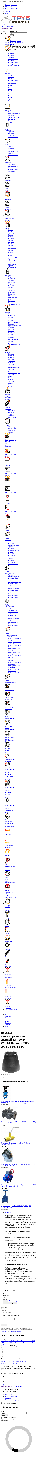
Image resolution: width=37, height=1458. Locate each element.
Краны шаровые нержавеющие (13, 246)
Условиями (3, 1331)
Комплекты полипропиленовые (14, 671)
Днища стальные (11, 147)
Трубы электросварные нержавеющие (13, 610)
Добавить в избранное (10, 1303)
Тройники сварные (11, 132)
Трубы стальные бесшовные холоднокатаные (13, 554)
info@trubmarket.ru (7, 26)
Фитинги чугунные (8, 198)
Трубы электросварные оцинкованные (13, 576)
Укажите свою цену (7, 1321)
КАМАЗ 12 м (27, 1342)
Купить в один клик (15, 1301)
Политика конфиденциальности (15, 1400)
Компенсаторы (9, 690)
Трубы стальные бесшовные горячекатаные (13, 561)
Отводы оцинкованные (13, 79)
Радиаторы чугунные (8, 1007)
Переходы (8, 110)
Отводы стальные (11, 76)
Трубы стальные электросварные (13, 543)
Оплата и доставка (11, 8)
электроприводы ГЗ (10, 483)
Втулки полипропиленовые (14, 651)
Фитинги (8, 180)
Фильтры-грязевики (8, 408)
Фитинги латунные (8, 208)
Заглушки (8, 162)
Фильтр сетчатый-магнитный (12, 415)
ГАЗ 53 (12, 1341)
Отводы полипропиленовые (14, 641)
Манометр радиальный (12, 427)
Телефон (3, 1323)
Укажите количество (7, 1319)
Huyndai (9, 1342)
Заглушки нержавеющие (13, 165)
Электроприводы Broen (10, 512)
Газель (3, 1341)
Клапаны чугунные (11, 331)
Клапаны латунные (11, 328)
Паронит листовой (8, 856)
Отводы (7, 73)
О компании (9, 6)
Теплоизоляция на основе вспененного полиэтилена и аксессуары (9, 774)
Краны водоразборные (13, 266)
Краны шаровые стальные (11, 236)
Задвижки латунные (11, 281)
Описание (8, 1212)
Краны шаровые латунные (11, 231)
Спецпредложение (11, 1009)
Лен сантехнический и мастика (10, 867)
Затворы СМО (11, 375)
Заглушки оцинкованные (13, 168)
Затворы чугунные (11, 385)
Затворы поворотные (12, 378)
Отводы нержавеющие (13, 82)
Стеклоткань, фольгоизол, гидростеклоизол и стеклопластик (10, 823)
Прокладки (8, 941)
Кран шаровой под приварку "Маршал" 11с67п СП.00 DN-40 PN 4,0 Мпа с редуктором (18, 1185)
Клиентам (8, 10)
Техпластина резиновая (9, 846)
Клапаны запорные (11, 318)
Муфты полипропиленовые (14, 637)
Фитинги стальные (8, 189)
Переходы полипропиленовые (14, 647)
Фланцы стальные (11, 54)
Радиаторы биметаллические (10, 986)
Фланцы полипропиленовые (14, 654)
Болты (7, 918)
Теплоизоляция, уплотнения (10, 760)
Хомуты (7, 949)
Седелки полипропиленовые (14, 658)
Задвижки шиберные (11, 291)
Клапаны (7, 312)
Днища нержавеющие (13, 154)
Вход (6, 13)
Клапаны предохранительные (14, 325)
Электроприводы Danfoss (10, 474)
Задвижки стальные (11, 284)
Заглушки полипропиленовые (14, 665)
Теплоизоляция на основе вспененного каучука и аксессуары (9, 792)
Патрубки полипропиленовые (14, 668)
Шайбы (7, 933)
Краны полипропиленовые (14, 661)
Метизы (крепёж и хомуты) (7, 907)
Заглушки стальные (11, 172)
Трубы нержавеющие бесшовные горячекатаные (13, 623)
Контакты (8, 11)
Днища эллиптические (13, 150)
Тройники (8, 130)
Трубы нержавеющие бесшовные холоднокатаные (13, 616)
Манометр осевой (11, 431)
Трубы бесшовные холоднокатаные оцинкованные (13, 587)
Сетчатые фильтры (11, 411)
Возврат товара (8, 1370)
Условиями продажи (16, 1331)
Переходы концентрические (14, 112)
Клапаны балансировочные (14, 321)
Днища (7, 144)
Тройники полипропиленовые (14, 644)
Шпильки (8, 957)
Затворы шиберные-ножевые (12, 355)
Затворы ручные (11, 382)
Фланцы (7, 52)
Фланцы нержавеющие (13, 58)
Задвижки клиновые (11, 288)
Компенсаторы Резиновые (9, 708)
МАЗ (33, 1341)
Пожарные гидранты (8, 398)
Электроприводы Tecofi (10, 521)
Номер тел (5, 1413)
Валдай (7, 1341)
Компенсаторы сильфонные (9, 698)
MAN (14, 1342)
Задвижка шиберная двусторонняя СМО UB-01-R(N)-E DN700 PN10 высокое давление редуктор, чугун (18, 1102)
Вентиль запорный (8, 395)
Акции (7, 1013)
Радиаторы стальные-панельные (8, 996)
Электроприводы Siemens (10, 502)
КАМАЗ (3, 1342)
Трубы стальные (8, 539)
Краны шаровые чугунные (11, 241)
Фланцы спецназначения (13, 64)
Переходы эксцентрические (13, 116)
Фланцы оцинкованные (13, 61)
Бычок (29, 1341)
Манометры (8, 425)
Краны (7, 228)
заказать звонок (6, 30)
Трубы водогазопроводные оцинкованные (14, 581)
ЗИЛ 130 (18, 1341)
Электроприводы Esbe (10, 493)
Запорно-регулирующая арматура (9, 218)
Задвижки (8, 275)
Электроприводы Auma (10, 455)
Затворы (7, 352)
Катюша (24, 1341)
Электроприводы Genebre (10, 464)
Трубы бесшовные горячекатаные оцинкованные (13, 594)
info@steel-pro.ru (6, 1385)
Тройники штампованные (13, 136)
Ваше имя (4, 1411)
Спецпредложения (11, 5)
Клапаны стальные (11, 335)
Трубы (7, 530)
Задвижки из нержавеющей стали (13, 296)
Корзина (3, 24)
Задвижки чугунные (11, 277)
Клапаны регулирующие (13, 338)
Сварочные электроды (8, 965)
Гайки (7, 926)
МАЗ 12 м (19, 1342)
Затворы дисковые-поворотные (12, 360)
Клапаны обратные (11, 314)
